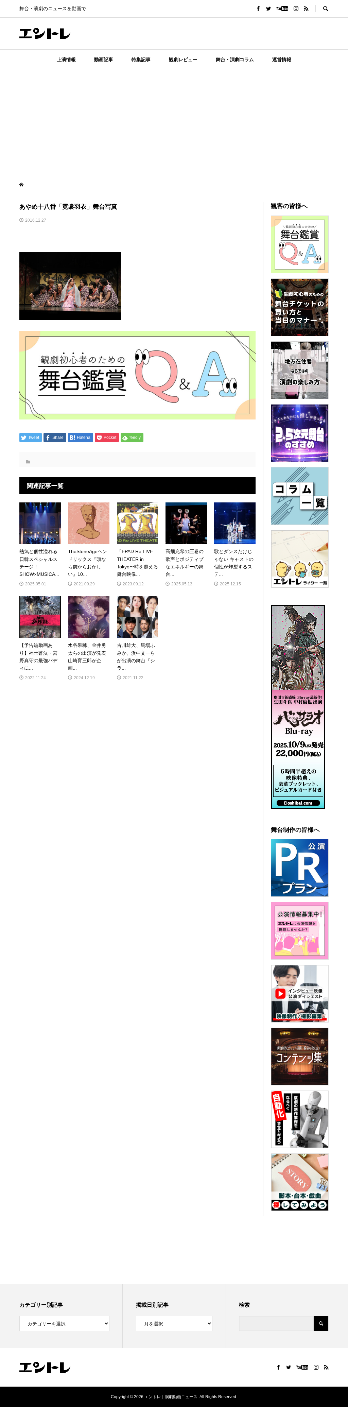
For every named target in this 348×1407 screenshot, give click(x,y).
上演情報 (66, 59)
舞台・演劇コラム (235, 59)
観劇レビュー (183, 59)
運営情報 (281, 59)
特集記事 (141, 59)
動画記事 (103, 59)
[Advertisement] (174, 120)
